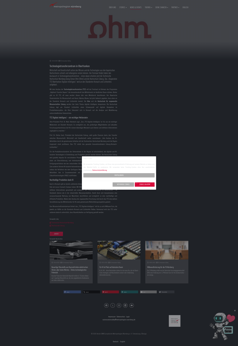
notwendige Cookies (123, 184)
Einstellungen (118, 175)
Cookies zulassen (144, 184)
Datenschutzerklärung (99, 170)
